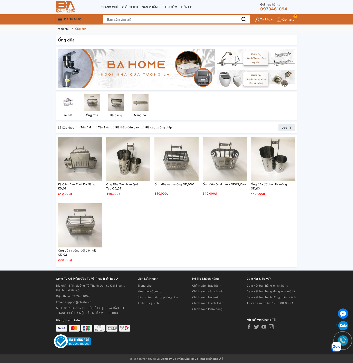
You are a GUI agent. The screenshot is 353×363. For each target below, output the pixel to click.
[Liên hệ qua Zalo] (343, 326)
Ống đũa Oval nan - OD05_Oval (224, 184)
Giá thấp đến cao (127, 127)
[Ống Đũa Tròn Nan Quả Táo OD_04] (128, 159)
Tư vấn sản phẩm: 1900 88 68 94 (270, 303)
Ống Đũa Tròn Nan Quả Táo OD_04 (122, 186)
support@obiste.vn (78, 302)
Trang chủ (109, 7)
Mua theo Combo (149, 291)
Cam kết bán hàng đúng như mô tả (271, 291)
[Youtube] (263, 326)
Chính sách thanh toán (207, 303)
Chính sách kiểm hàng (207, 309)
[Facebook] (249, 326)
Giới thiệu (130, 7)
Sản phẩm (150, 7)
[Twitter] (256, 326)
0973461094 (273, 7)
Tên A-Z (86, 127)
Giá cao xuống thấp (158, 127)
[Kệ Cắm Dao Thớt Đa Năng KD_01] (80, 159)
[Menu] (60, 19)
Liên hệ (186, 7)
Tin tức (171, 7)
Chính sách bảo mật (206, 297)
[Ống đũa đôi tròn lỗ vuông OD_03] (273, 159)
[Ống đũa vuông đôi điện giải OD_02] (80, 225)
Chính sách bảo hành (206, 285)
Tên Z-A (103, 127)
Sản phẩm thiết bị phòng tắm (158, 297)
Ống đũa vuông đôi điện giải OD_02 (77, 252)
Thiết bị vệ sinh (148, 303)
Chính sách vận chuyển (208, 291)
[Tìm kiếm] (244, 19)
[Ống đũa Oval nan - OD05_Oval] (225, 159)
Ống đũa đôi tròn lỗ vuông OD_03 (269, 186)
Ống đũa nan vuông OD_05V (174, 184)
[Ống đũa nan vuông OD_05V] (176, 159)
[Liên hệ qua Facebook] (343, 313)
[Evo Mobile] (136, 68)
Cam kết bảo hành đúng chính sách (271, 297)
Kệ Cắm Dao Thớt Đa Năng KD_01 (76, 186)
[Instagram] (271, 326)
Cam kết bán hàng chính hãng (267, 285)
